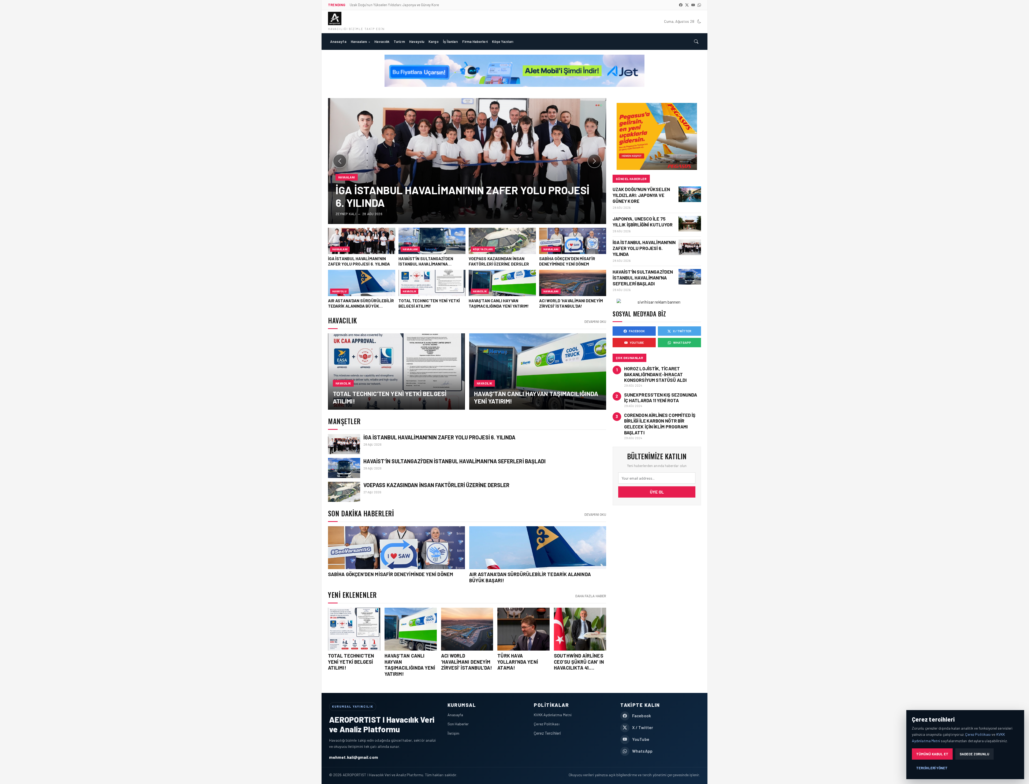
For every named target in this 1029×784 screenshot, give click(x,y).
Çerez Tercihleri (547, 733)
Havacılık (381, 41)
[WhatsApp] (699, 5)
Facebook (637, 331)
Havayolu (416, 41)
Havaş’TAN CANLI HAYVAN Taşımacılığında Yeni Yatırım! (410, 665)
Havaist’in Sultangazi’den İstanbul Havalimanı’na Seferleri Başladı (454, 461)
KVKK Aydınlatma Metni (553, 714)
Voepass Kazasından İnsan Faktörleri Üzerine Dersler (436, 485)
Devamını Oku (595, 321)
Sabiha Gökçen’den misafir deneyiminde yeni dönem (390, 574)
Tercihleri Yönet (932, 768)
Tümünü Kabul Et (932, 754)
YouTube (637, 342)
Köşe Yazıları (502, 41)
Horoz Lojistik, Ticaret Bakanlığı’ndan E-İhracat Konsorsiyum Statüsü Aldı (655, 374)
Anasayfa (338, 41)
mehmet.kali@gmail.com (353, 757)
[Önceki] (340, 161)
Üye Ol (657, 491)
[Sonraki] (594, 161)
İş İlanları (450, 41)
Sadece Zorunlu (974, 754)
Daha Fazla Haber (590, 596)
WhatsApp (682, 342)
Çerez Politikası (546, 724)
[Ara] (696, 41)
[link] (396, 371)
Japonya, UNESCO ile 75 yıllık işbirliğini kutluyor (643, 221)
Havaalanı (359, 41)
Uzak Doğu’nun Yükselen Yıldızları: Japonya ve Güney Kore (641, 195)
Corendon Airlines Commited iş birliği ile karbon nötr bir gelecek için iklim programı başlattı (659, 423)
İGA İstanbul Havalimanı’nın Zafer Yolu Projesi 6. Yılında (439, 437)
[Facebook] (681, 5)
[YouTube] (693, 5)
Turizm (399, 41)
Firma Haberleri (475, 41)
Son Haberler (458, 724)
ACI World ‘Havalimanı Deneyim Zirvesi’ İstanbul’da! (466, 662)
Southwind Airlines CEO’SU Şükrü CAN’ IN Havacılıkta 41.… (579, 662)
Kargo (433, 41)
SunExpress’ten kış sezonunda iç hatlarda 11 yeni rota (660, 397)
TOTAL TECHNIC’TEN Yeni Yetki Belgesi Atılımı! (351, 662)
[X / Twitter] (687, 5)
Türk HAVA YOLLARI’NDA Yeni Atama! (517, 662)
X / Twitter (682, 331)
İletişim (454, 733)
